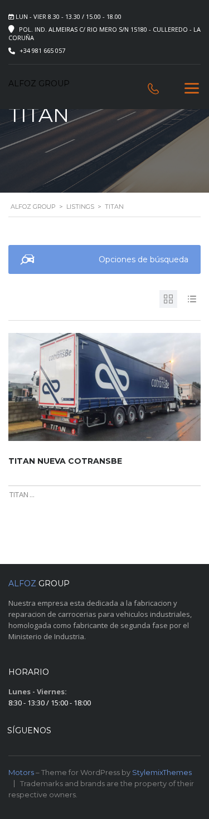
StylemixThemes (162, 772)
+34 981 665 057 (42, 50)
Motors (21, 772)
